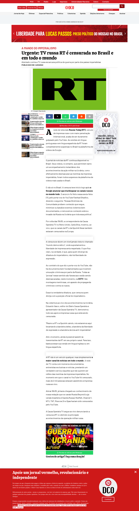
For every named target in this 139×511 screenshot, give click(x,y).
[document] (69, 255)
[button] (135, 471)
